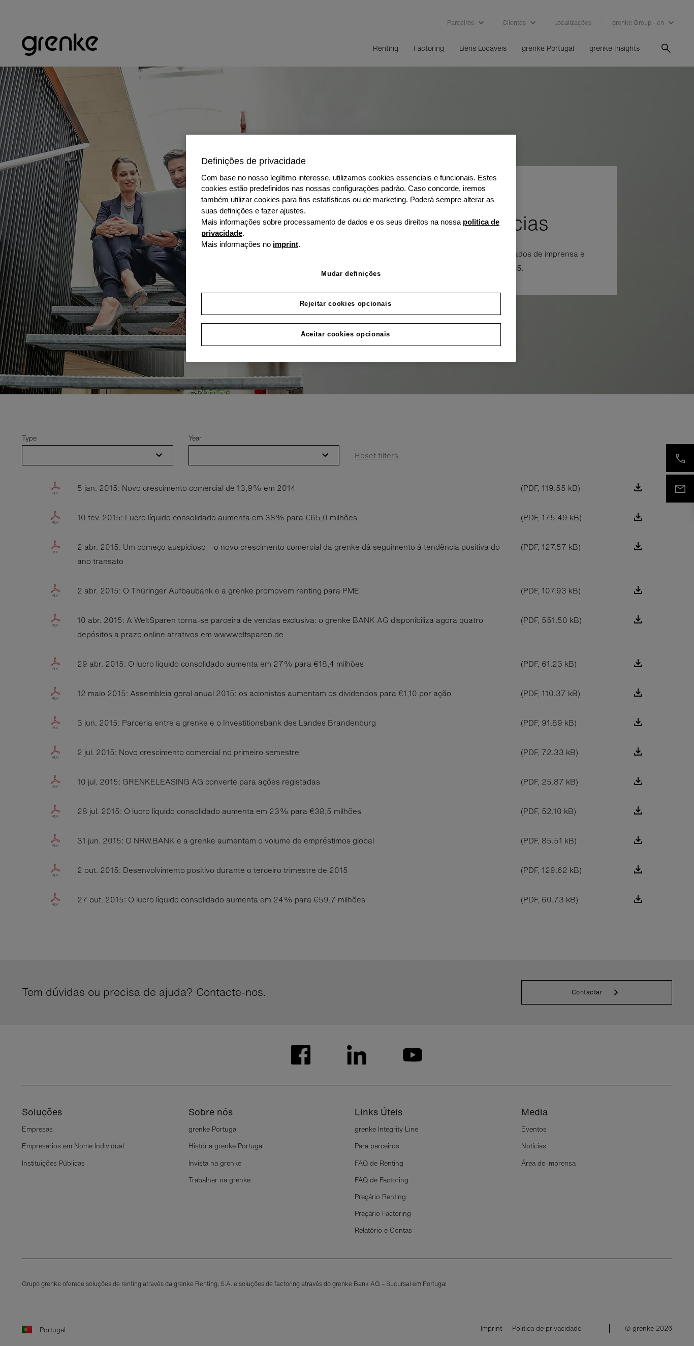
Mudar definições (351, 273)
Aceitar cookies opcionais (345, 334)
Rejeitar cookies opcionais (346, 303)
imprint (285, 244)
